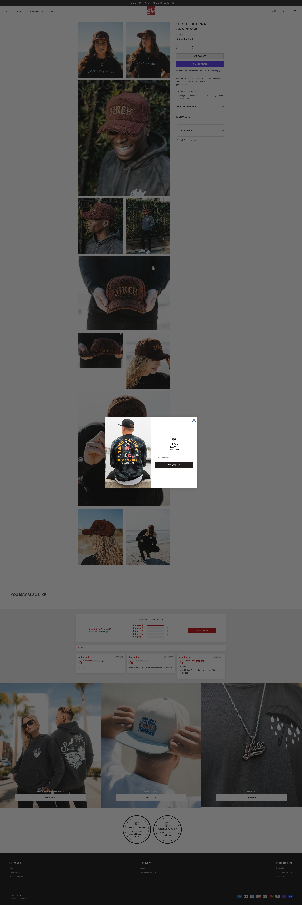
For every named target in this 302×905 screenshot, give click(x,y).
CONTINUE (174, 465)
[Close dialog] (194, 420)
